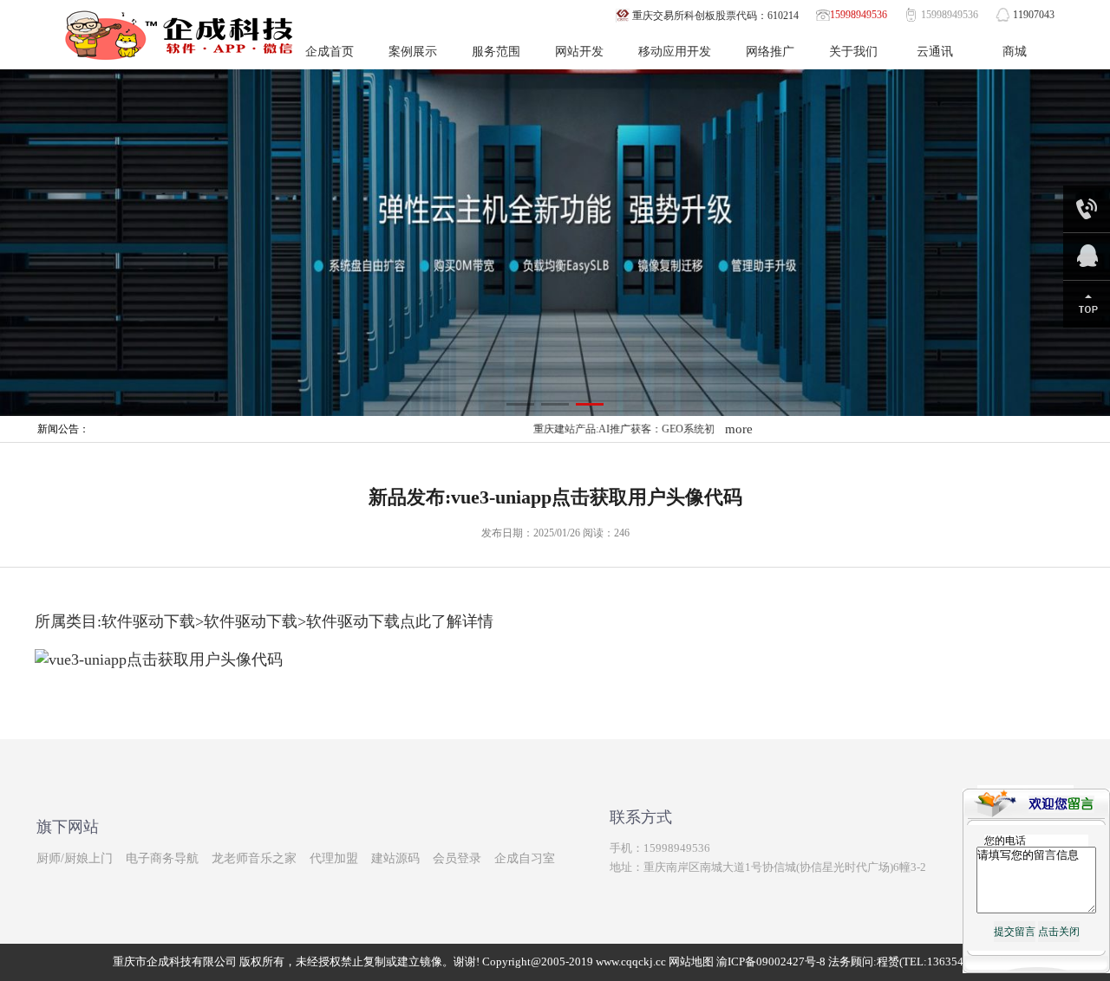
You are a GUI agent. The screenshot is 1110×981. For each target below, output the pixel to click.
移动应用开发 (674, 51)
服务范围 (496, 51)
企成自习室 (524, 858)
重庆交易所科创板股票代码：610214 (715, 16)
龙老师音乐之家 (254, 858)
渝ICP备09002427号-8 (771, 961)
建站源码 (395, 858)
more (739, 429)
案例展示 (412, 51)
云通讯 (935, 51)
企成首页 (329, 51)
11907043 (1033, 15)
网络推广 (770, 51)
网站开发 (579, 51)
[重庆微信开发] (555, 242)
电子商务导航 (162, 858)
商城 (1014, 51)
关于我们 (853, 51)
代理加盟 (334, 858)
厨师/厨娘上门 (74, 858)
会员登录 (457, 858)
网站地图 (691, 961)
